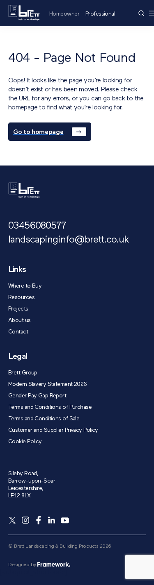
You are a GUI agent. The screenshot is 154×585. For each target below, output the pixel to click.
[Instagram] (25, 520)
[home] (24, 190)
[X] (12, 520)
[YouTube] (65, 520)
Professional (100, 14)
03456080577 (37, 226)
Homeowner (64, 14)
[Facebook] (38, 520)
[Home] (24, 13)
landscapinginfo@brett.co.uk (68, 240)
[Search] (141, 13)
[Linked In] (52, 520)
